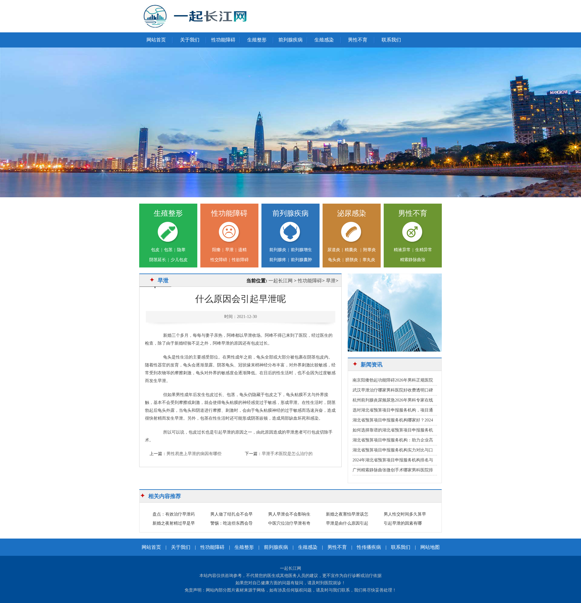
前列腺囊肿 (301, 259)
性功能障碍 (223, 39)
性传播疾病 (369, 547)
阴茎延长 (157, 259)
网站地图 (430, 547)
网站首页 (156, 39)
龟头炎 (334, 259)
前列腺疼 (277, 259)
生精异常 (423, 249)
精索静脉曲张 (412, 259)
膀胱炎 (351, 259)
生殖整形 (257, 39)
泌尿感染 (351, 213)
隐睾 (181, 249)
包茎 (168, 249)
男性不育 (357, 39)
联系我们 (391, 39)
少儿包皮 (179, 259)
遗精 (242, 249)
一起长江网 (280, 280)
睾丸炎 (369, 259)
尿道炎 (333, 249)
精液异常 (402, 249)
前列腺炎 (277, 249)
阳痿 (216, 249)
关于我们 (189, 39)
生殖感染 (324, 39)
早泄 (229, 249)
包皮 (155, 249)
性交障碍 (218, 259)
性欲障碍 (240, 259)
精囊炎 (352, 249)
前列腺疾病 (290, 39)
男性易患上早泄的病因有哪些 (194, 453)
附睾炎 (369, 249)
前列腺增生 (301, 249)
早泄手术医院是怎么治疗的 (287, 453)
